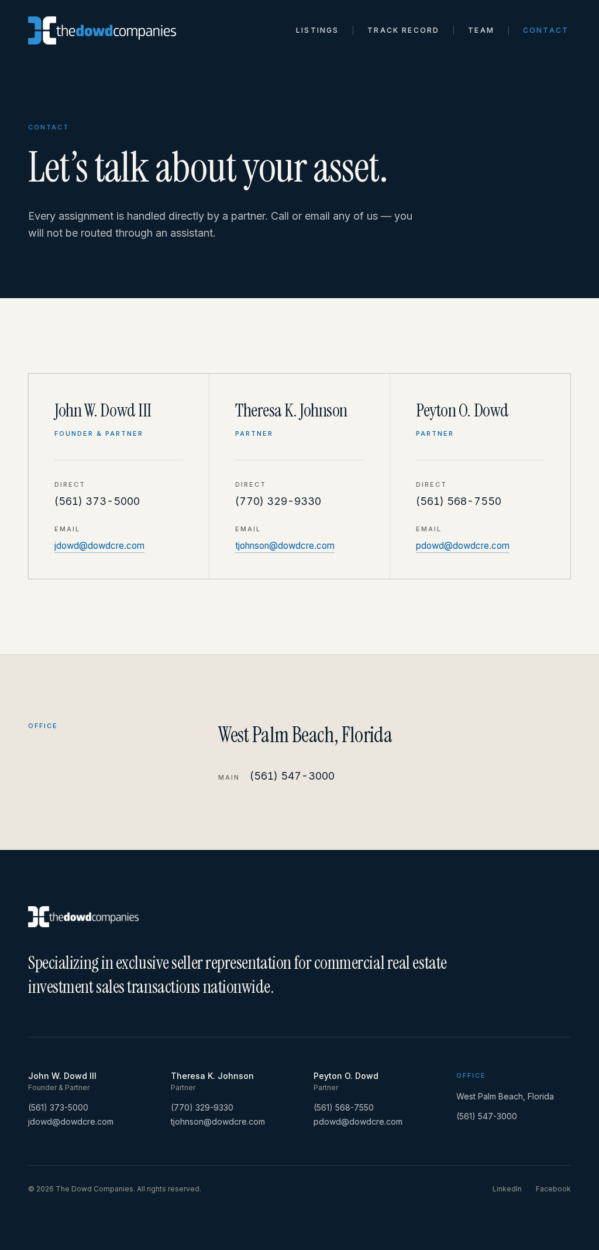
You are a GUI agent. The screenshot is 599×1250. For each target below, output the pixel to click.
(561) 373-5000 (97, 501)
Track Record (403, 30)
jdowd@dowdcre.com (99, 545)
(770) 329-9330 (278, 501)
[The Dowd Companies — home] (102, 30)
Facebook (553, 1188)
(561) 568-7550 (458, 501)
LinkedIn (507, 1188)
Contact (546, 30)
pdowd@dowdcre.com (463, 545)
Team (481, 30)
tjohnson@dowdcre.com (285, 545)
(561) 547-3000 (292, 776)
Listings (317, 30)
